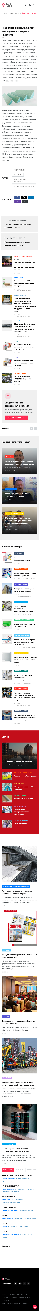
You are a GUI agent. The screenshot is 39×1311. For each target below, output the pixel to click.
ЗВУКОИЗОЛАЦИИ (20, 373)
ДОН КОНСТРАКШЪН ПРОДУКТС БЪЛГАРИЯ (17, 1175)
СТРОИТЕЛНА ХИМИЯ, (27, 1234)
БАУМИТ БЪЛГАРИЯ (9, 1207)
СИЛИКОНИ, (5, 1237)
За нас (4, 1294)
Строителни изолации (29, 13)
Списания (11, 1294)
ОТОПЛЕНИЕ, (18, 1218)
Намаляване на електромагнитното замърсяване (21, 812)
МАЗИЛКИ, (23, 1210)
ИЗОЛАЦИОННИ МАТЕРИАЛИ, (24, 1189)
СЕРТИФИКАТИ (11, 489)
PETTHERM (18, 175)
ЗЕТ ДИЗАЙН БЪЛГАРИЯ (10, 1186)
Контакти (6, 1300)
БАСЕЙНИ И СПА (19, 784)
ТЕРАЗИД (5, 1223)
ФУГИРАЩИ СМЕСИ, (22, 1178)
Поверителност (24, 1297)
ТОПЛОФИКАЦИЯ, (7, 1218)
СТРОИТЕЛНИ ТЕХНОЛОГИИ (23, 773)
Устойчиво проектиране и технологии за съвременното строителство (24, 347)
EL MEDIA (24, 1303)
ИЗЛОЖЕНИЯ (7, 1078)
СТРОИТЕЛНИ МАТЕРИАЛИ (24, 186)
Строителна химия (20, 823)
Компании (7, 1170)
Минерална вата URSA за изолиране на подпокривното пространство (24, 283)
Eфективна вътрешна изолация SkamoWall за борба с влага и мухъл (25, 660)
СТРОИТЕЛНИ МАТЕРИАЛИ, (10, 1191)
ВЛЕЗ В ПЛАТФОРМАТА (16, 417)
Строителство (14, 13)
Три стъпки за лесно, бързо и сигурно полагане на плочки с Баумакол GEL (24, 642)
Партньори (31, 1170)
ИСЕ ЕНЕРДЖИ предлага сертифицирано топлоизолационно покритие (24, 677)
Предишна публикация (18, 220)
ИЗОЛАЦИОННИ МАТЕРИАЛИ (20, 180)
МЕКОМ (4, 1215)
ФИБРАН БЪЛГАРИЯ (9, 1197)
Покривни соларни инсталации (18, 761)
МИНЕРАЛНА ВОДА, (30, 1218)
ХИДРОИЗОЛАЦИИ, (8, 1181)
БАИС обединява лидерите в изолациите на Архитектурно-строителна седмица (25, 717)
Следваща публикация (13, 238)
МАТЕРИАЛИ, (19, 1199)
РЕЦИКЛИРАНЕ (19, 170)
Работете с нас (22, 1294)
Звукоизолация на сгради (23, 798)
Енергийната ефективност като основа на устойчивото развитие (24, 363)
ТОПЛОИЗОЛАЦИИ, (8, 1199)
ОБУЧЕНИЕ (9, 456)
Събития (19, 1170)
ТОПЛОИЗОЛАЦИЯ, (8, 1189)
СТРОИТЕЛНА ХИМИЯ (22, 635)
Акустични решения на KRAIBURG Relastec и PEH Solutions (23, 379)
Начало (4, 13)
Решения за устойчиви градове (25, 776)
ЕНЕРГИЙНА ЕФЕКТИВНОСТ (23, 256)
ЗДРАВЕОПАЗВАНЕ (20, 806)
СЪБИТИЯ (6, 1016)
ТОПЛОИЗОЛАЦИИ (20, 277)
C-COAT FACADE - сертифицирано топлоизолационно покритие (24, 609)
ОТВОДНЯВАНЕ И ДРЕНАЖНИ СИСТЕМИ (16, 886)
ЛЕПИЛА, (31, 1210)
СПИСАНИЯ (17, 341)
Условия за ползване (10, 1297)
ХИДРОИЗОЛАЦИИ (21, 653)
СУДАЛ (4, 1232)
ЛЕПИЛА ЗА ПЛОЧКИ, (8, 1178)
